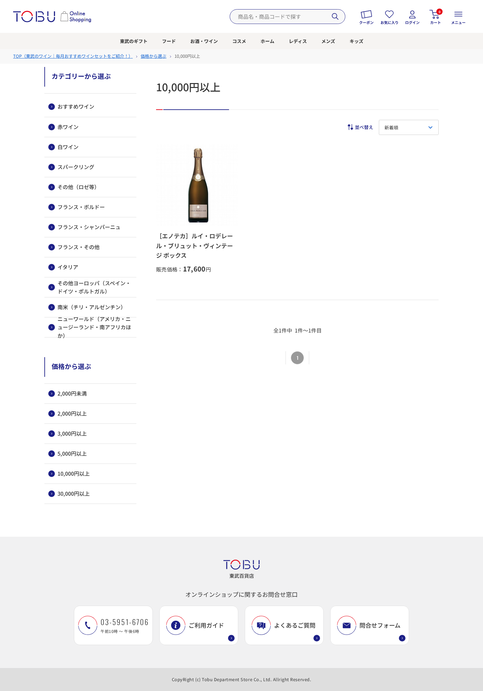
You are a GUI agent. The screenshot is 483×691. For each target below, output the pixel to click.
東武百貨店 (241, 575)
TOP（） (73, 56)
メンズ (328, 41)
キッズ (356, 41)
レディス (298, 41)
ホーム (267, 41)
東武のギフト (134, 41)
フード (169, 41)
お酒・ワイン (204, 41)
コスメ (239, 41)
